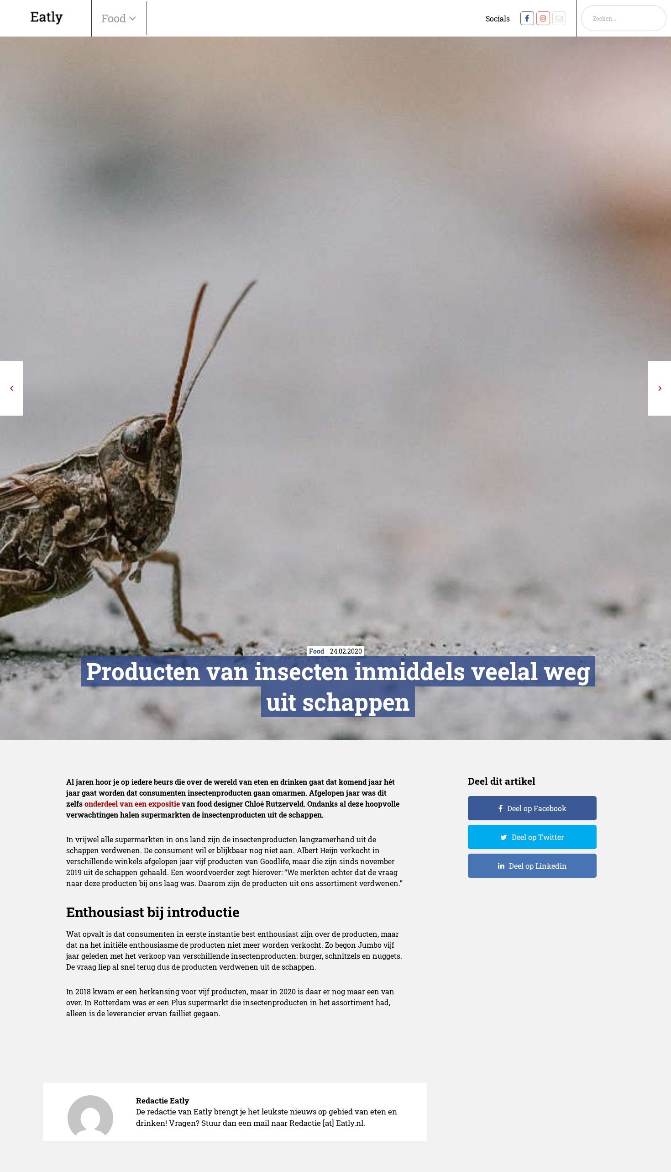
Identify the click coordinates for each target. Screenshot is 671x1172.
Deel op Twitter (538, 837)
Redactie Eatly (162, 1100)
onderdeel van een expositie (132, 803)
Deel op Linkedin (538, 866)
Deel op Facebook (536, 808)
